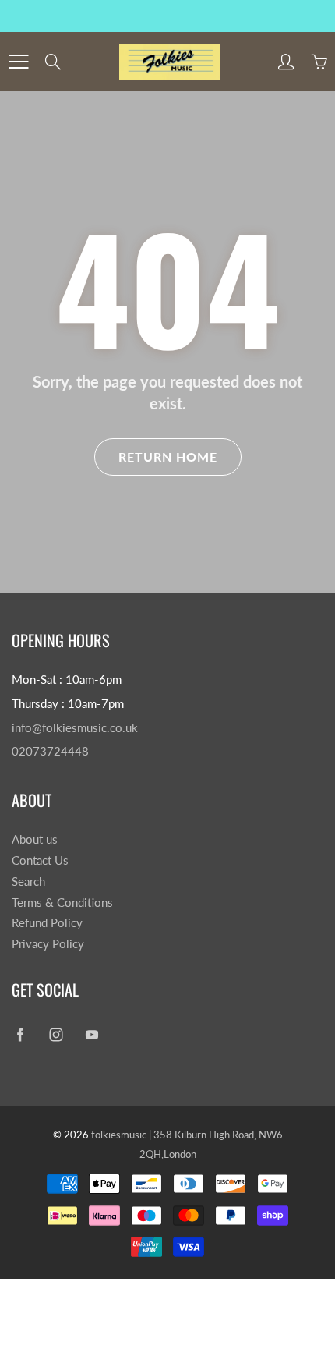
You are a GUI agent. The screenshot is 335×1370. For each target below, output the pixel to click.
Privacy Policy (48, 944)
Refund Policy (47, 922)
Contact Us (40, 860)
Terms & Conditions (62, 902)
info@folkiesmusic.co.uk (75, 728)
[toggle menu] (18, 61)
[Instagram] (55, 1035)
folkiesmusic (118, 1134)
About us (35, 839)
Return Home (167, 456)
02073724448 (50, 751)
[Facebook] (20, 1035)
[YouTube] (91, 1035)
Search (28, 881)
